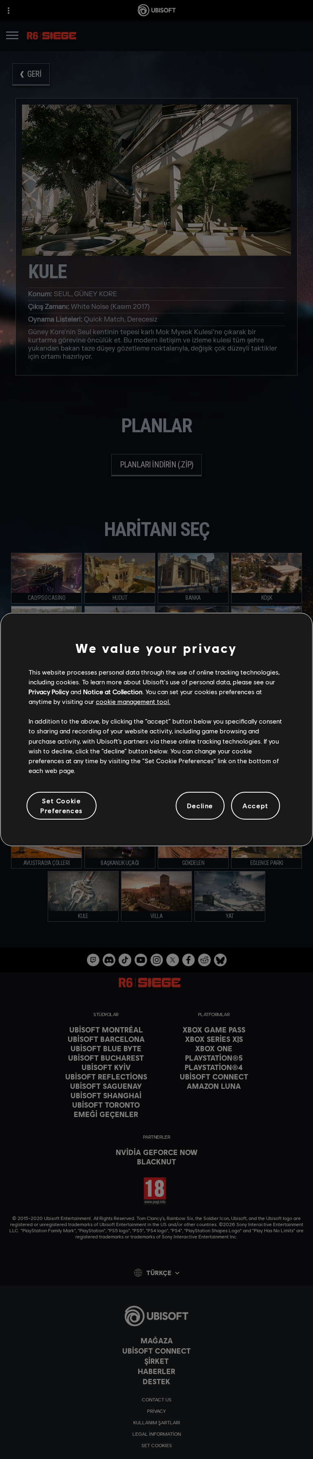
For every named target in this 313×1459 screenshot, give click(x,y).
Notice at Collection (112, 691)
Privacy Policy (49, 691)
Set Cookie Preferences (61, 805)
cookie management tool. (133, 701)
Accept (255, 805)
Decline (200, 805)
